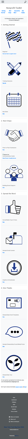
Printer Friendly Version (10, 158)
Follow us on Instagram (15, 421)
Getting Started (3, 11)
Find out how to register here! (9, 53)
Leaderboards (14, 400)
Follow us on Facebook (15, 417)
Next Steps (9, 11)
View (3, 113)
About (14, 404)
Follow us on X (13, 419)
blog (25, 387)
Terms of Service (14, 411)
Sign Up (4, 83)
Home (14, 397)
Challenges (14, 402)
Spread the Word (17, 11)
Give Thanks (23, 11)
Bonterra (17, 435)
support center (19, 387)
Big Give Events (14, 406)
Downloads (14, 409)
